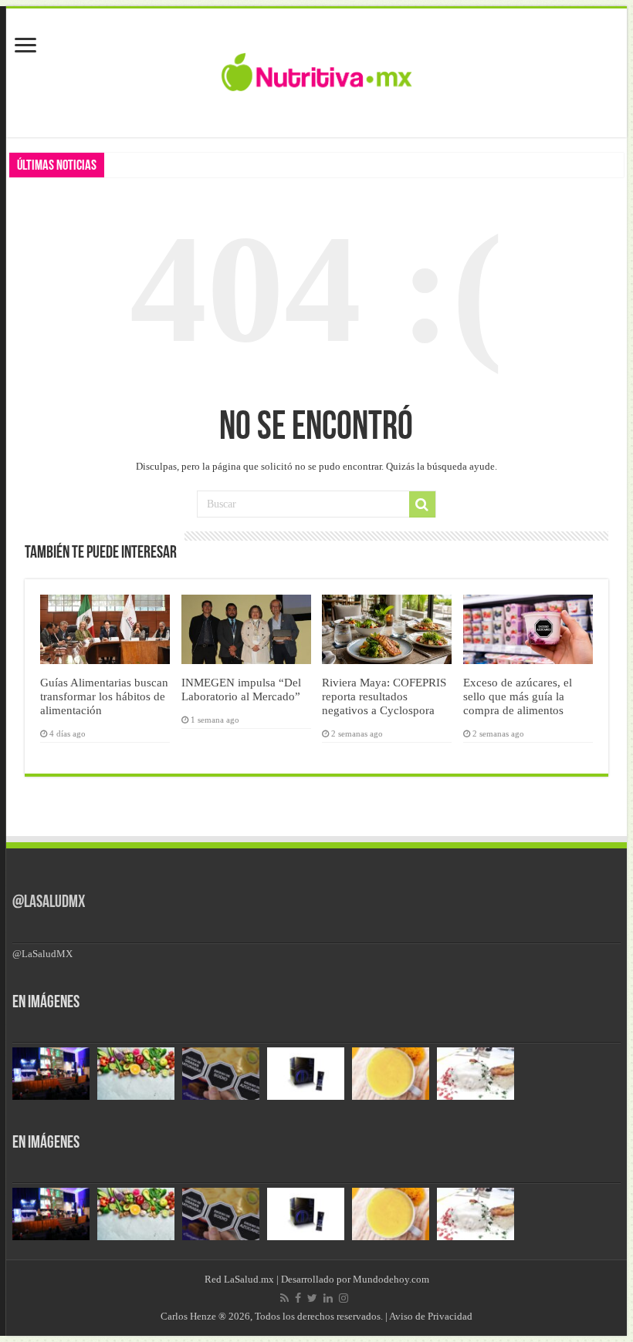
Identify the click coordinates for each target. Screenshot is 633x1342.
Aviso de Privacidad (430, 1316)
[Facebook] (298, 1298)
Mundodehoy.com (391, 1279)
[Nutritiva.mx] (316, 70)
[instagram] (343, 1298)
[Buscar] (422, 504)
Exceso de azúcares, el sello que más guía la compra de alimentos (517, 696)
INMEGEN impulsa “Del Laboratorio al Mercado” (241, 689)
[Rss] (284, 1298)
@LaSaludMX (48, 903)
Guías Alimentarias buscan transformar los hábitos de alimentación (104, 696)
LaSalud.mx (249, 1279)
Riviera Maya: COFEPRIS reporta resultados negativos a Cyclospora (384, 696)
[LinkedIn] (328, 1298)
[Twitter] (312, 1298)
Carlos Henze (188, 1316)
